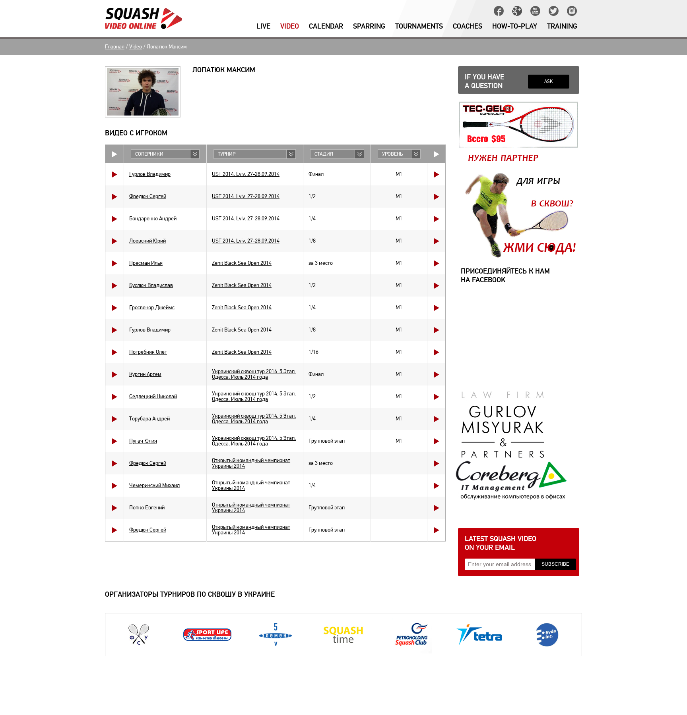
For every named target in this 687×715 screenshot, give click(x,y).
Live (263, 26)
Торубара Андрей (149, 418)
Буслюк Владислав (151, 285)
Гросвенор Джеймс (152, 307)
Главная (114, 47)
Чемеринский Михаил (154, 485)
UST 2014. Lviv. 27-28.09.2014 (245, 174)
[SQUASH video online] (143, 18)
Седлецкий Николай (153, 396)
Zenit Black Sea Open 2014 (242, 263)
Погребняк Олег (148, 352)
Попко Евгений (147, 507)
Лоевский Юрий (147, 240)
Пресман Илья (146, 263)
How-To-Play (514, 26)
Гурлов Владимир (150, 174)
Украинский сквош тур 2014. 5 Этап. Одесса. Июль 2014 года (254, 374)
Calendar (326, 26)
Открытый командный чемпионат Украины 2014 (251, 463)
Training (562, 26)
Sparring (369, 26)
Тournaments (419, 26)
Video (289, 26)
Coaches (467, 26)
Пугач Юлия (143, 440)
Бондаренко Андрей (153, 218)
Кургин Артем (145, 374)
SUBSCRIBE (555, 564)
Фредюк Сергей (147, 196)
